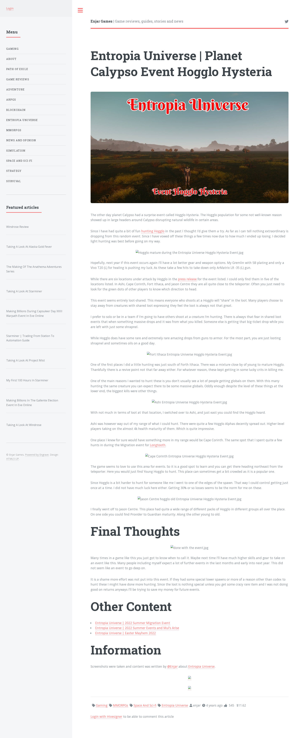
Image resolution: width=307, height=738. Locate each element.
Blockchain (16, 110)
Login (10, 8)
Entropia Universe (201, 666)
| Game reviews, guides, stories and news (137, 21)
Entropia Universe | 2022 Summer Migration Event (132, 623)
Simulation (16, 150)
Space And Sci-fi (19, 160)
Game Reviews (17, 79)
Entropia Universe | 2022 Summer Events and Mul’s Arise (137, 628)
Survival (13, 181)
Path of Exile (17, 69)
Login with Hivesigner (106, 716)
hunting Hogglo (152, 231)
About (11, 59)
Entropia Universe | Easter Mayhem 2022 (125, 633)
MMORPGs (13, 130)
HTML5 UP (12, 458)
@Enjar (172, 666)
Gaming (12, 48)
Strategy (13, 171)
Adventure (15, 89)
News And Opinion (21, 140)
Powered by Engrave (37, 454)
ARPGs (11, 99)
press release (187, 279)
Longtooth (157, 445)
